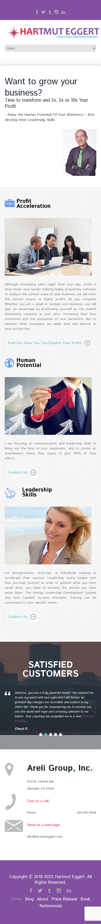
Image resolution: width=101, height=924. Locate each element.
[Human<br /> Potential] (48, 406)
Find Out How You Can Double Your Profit (45, 342)
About (42, 899)
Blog (29, 899)
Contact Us (17, 472)
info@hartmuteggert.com (44, 837)
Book (85, 899)
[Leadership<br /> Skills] (48, 535)
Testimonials (50, 906)
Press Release (64, 899)
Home (16, 899)
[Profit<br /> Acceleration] (48, 247)
